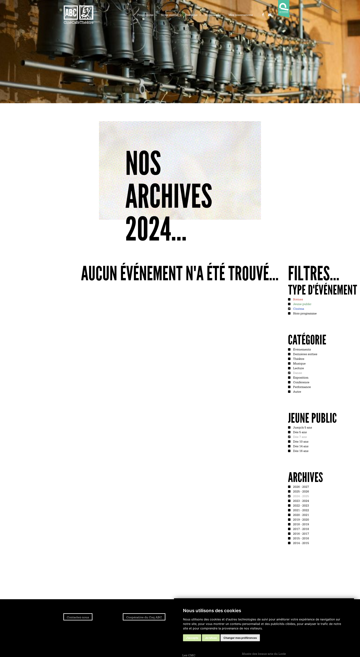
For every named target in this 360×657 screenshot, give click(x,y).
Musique (299, 363)
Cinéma (298, 308)
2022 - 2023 (300, 505)
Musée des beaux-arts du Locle (264, 653)
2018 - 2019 (300, 524)
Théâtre (298, 358)
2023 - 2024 (300, 500)
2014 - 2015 (300, 542)
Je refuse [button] (211, 637)
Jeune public (301, 303)
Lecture (298, 368)
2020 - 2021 (300, 514)
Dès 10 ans (300, 441)
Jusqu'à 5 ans (302, 427)
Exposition (300, 377)
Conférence (300, 382)
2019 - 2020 (300, 519)
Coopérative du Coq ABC (144, 617)
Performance (301, 386)
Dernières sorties (304, 354)
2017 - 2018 (300, 528)
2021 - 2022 (300, 510)
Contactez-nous (78, 617)
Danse (297, 372)
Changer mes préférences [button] (240, 637)
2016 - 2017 (300, 533)
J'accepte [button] (192, 637)
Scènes (297, 299)
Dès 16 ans (300, 450)
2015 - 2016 (300, 538)
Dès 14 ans (300, 446)
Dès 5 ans (299, 432)
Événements (301, 349)
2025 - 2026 (300, 491)
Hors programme (304, 313)
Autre (296, 391)
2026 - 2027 (300, 486)
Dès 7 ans (299, 436)
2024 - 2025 (300, 496)
